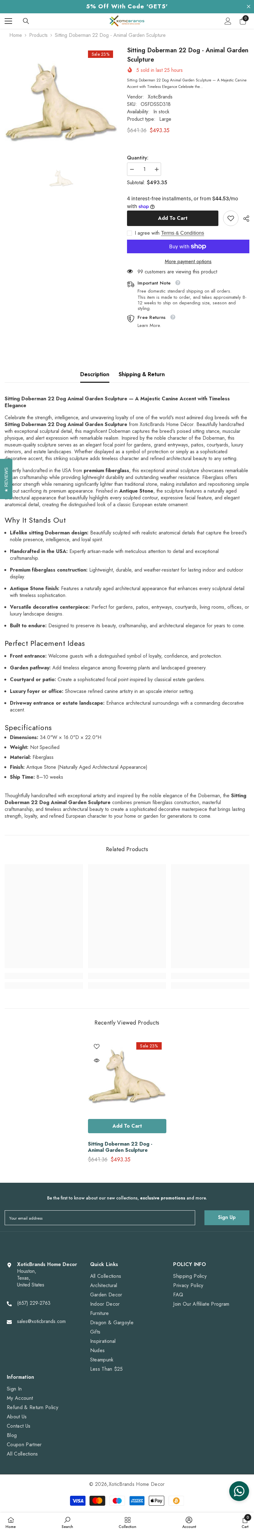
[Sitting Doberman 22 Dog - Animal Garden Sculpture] (127, 1077)
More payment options (188, 261)
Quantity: (137, 158)
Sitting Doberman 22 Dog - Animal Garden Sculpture (120, 1147)
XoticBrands (160, 96)
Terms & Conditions (182, 233)
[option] (61, 103)
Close (248, 6)
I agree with (147, 233)
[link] (231, 218)
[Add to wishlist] (96, 1046)
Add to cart (172, 218)
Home (15, 35)
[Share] (244, 218)
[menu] (8, 21)
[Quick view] (96, 1060)
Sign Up (227, 1217)
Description (94, 374)
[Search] (26, 21)
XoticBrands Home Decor (137, 1484)
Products (38, 35)
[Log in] (228, 21)
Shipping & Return (142, 374)
